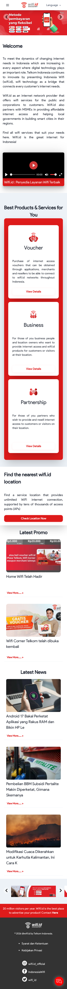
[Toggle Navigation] (7, 5)
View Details (33, 291)
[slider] (22, 174)
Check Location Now (33, 518)
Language (52, 5)
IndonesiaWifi (36, 972)
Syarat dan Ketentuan (35, 943)
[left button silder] (6, 17)
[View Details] (33, 288)
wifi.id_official (36, 964)
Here (55, 912)
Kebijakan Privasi (32, 950)
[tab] (19, 29)
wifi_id (32, 980)
